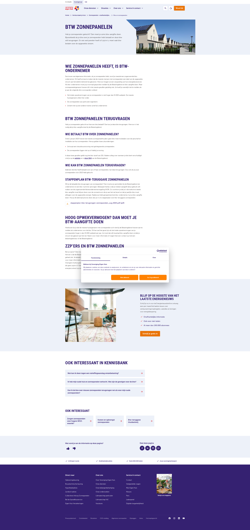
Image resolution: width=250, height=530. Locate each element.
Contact (129, 480)
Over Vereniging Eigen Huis (105, 480)
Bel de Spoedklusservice (73, 499)
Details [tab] (125, 257)
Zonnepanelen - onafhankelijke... (99, 15)
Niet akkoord (124, 277)
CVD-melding (104, 518)
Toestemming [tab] (95, 258)
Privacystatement (70, 518)
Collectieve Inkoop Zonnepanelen (77, 496)
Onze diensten (90, 8)
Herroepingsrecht (151, 518)
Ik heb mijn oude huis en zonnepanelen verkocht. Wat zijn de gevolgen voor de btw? (102, 382)
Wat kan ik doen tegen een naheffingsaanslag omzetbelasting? (93, 373)
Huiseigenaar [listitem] (78, 2)
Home (67, 15)
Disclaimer (93, 518)
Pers (127, 496)
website (77, 158)
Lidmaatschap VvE (102, 499)
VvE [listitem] (86, 2)
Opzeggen (133, 518)
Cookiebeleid (83, 518)
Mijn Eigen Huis (131, 488)
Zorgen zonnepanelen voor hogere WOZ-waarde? (76, 421)
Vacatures (99, 503)
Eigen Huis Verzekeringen (74, 503)
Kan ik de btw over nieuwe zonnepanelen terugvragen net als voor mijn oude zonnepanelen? (99, 391)
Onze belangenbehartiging (105, 488)
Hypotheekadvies (71, 488)
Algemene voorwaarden (119, 518)
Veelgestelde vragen (133, 484)
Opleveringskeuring (72, 480)
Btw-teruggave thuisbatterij (134, 421)
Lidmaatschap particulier (104, 496)
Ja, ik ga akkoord (153, 277)
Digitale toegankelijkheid (134, 503)
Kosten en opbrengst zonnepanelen (106, 421)
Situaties (104, 8)
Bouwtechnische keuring (74, 484)
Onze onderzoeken (102, 492)
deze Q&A (88, 158)
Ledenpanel (130, 499)
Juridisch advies (70, 492)
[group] (164, 486)
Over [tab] (154, 257)
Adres (141, 518)
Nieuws (128, 492)
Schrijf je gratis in (150, 334)
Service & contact (133, 8)
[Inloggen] (171, 8)
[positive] (68, 448)
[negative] (74, 448)
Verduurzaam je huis (79, 15)
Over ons (117, 8)
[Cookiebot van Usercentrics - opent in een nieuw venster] (158, 251)
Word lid (179, 8)
